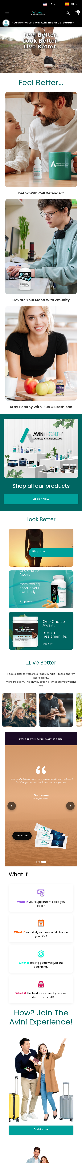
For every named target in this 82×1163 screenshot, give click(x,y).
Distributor (41, 1129)
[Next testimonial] (70, 806)
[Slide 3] (44, 862)
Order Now (41, 499)
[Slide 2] (39, 862)
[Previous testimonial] (11, 806)
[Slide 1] (36, 862)
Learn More (22, 835)
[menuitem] (7, 13)
